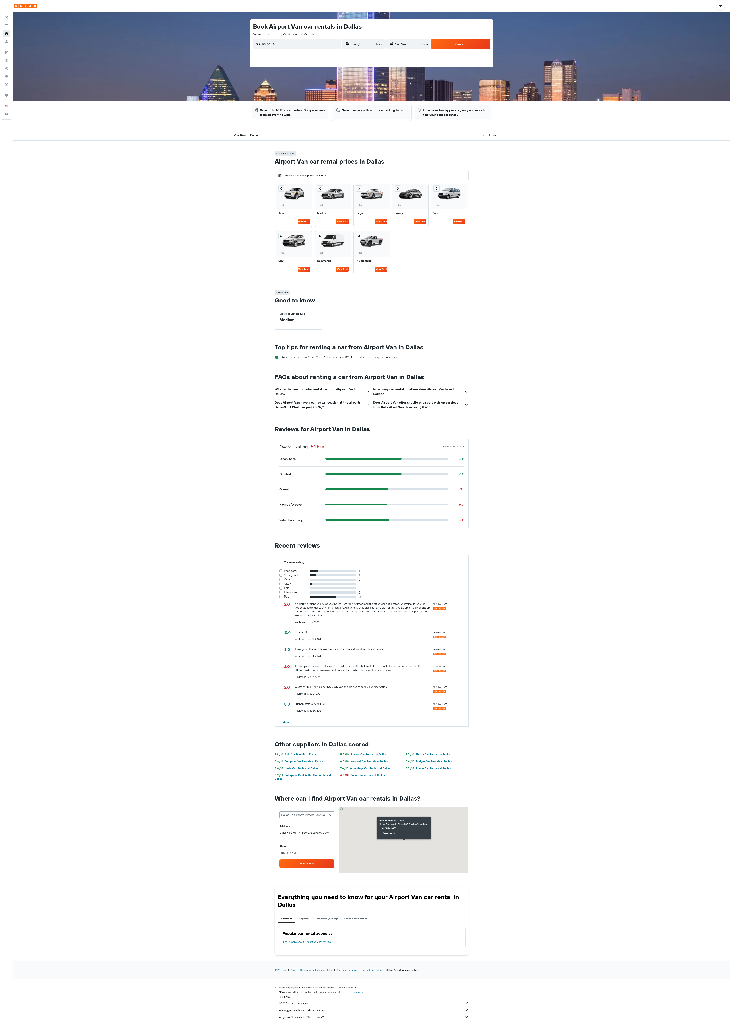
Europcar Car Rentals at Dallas (299, 761)
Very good (291, 575)
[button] (6, 6)
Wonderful (291, 571)
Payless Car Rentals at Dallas (363, 754)
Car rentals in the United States (316, 969)
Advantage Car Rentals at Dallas (365, 768)
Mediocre (290, 592)
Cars (293, 969)
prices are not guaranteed (350, 992)
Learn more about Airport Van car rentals (307, 941)
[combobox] (263, 34)
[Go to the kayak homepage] (25, 6)
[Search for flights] (6, 17)
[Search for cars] (6, 33)
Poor (287, 596)
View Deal (303, 221)
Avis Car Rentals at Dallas (296, 754)
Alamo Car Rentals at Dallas (428, 768)
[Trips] (6, 95)
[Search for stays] (6, 25)
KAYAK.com (280, 969)
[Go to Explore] (6, 76)
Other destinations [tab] (355, 918)
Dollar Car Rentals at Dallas (362, 775)
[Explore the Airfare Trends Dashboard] (6, 60)
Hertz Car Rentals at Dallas (296, 768)
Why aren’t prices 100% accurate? (301, 1017)
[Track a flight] (6, 84)
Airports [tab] (303, 918)
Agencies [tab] (286, 918)
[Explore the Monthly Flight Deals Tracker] (6, 68)
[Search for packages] (6, 41)
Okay (287, 583)
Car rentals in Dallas (372, 969)
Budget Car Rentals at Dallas (429, 761)
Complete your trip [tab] (326, 918)
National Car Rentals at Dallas (364, 761)
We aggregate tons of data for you (301, 1010)
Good (287, 579)
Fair (286, 588)
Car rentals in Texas (347, 969)
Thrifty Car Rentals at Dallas (428, 754)
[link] (307, 863)
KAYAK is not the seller (293, 1003)
